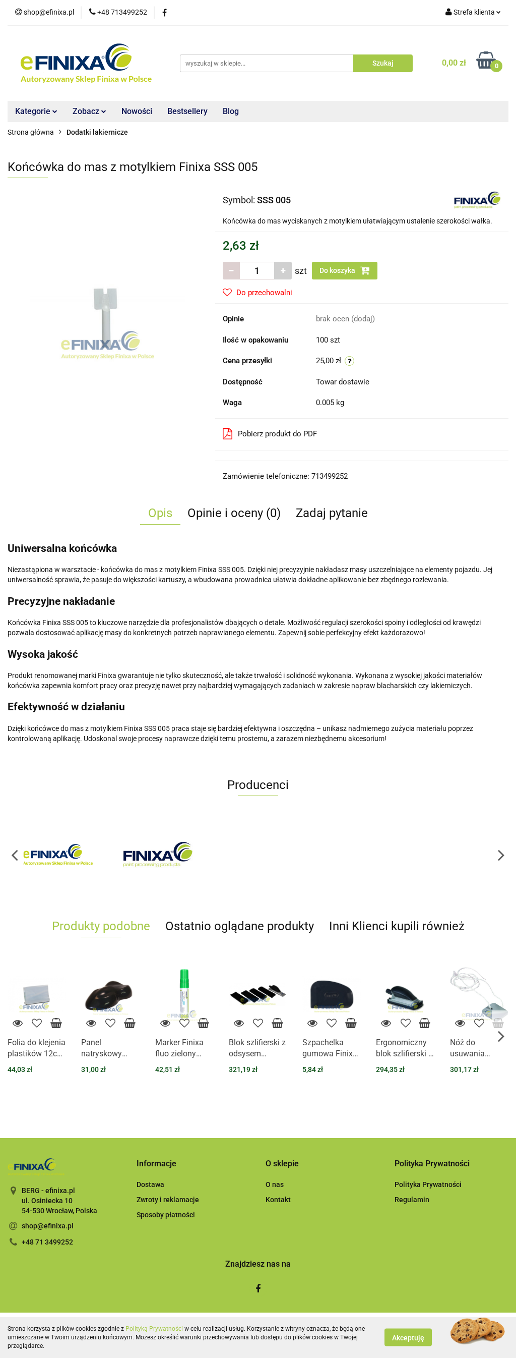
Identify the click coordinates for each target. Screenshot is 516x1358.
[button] (156, 1164)
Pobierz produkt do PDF (277, 433)
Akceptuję (408, 1338)
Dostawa (150, 1184)
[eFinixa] (58, 854)
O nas (275, 1184)
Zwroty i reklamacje (168, 1200)
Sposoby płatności (166, 1215)
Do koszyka (338, 270)
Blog (231, 111)
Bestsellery (187, 111)
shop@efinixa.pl (48, 1226)
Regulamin (412, 1200)
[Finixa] (477, 199)
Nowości (136, 111)
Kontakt (278, 1200)
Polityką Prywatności (154, 1328)
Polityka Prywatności (428, 1184)
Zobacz (87, 111)
